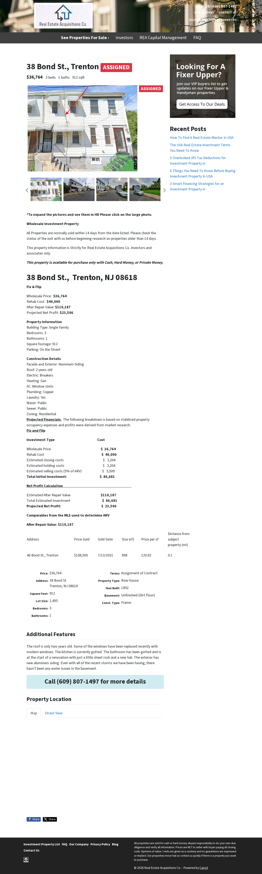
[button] (27, 190)
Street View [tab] (53, 713)
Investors (124, 38)
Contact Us (228, 12)
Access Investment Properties (213, 20)
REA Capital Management (163, 38)
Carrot (204, 868)
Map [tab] (33, 713)
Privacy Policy (100, 844)
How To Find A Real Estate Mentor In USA (201, 137)
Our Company (204, 12)
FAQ (197, 38)
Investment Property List (42, 844)
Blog (115, 844)
